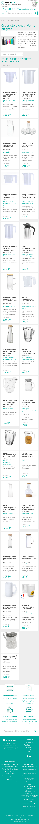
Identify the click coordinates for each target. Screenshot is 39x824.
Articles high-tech (29, 786)
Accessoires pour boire (29, 764)
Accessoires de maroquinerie (29, 779)
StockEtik (4, 19)
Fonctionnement (29, 745)
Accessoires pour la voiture (9, 764)
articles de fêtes (29, 799)
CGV (29, 749)
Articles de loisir (10, 771)
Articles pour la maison (29, 776)
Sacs (29, 784)
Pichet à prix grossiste (13, 20)
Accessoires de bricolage (29, 766)
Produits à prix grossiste (16, 19)
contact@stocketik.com (27, 9)
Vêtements (29, 788)
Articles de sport (10, 773)
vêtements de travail (29, 806)
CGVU (20, 817)
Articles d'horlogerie (29, 773)
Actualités (29, 747)
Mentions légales (20, 821)
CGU (29, 752)
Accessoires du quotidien (10, 769)
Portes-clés (29, 782)
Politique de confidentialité (20, 819)
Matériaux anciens (29, 791)
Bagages (9, 779)
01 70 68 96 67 (10, 9)
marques (29, 801)
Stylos (29, 771)
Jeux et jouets (29, 793)
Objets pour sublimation (29, 804)
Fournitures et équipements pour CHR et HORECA (29, 796)
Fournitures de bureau (10, 766)
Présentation (29, 742)
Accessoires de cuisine (29, 769)
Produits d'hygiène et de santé (9, 776)
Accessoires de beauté (10, 782)
